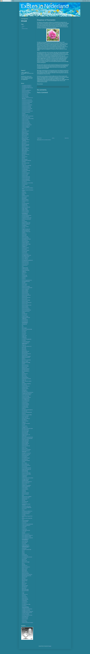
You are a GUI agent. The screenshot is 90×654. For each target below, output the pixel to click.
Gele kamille (24, 235)
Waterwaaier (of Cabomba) (27, 574)
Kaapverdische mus (25, 311)
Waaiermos (24, 559)
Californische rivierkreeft (26, 165)
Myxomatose (24, 376)
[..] (22, 27)
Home (53, 138)
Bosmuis (23, 155)
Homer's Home (25, 28)
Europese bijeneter (25, 216)
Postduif (23, 424)
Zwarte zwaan (24, 621)
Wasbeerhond (24, 565)
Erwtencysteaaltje (25, 210)
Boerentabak (24, 151)
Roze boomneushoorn (26, 465)
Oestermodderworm (26, 386)
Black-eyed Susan (25, 137)
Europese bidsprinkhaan (26, 215)
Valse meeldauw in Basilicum (27, 535)
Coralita (23, 185)
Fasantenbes (24, 221)
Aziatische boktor (25, 119)
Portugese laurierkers (26, 423)
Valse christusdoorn (26, 534)
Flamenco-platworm (26, 224)
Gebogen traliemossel (26, 231)
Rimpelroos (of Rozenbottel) (27, 438)
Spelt (23, 495)
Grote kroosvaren (25, 262)
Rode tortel (24, 447)
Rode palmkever (25, 444)
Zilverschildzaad (25, 599)
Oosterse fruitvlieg (25, 396)
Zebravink (24, 595)
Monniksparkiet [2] (25, 371)
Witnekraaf (24, 588)
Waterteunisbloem (25, 573)
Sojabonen (24, 491)
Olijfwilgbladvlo (25, 391)
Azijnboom (24, 128)
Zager (23, 593)
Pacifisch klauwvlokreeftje (27, 414)
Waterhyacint (24, 569)
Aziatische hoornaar (26, 122)
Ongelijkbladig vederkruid (26, 393)
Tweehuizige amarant (26, 530)
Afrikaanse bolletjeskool (26, 90)
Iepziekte (23, 282)
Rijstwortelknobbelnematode (27, 437)
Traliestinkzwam (25, 521)
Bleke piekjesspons (25, 150)
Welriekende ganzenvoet (26, 575)
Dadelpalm (24, 192)
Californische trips (25, 166)
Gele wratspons (25, 240)
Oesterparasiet (25, 387)
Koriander (24, 334)
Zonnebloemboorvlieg (26, 604)
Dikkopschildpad (25, 199)
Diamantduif (24, 197)
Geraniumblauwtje (25, 241)
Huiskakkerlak (24, 276)
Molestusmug (24, 367)
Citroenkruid (24, 181)
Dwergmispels (24, 204)
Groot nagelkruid (25, 257)
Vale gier (23, 532)
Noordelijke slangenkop (26, 383)
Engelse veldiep (25, 209)
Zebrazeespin (24, 596)
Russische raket (25, 471)
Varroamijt (24, 543)
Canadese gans (25, 169)
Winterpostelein (25, 585)
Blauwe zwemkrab (25, 145)
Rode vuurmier (24, 448)
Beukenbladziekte (25, 133)
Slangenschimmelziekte (26, 485)
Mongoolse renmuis (25, 368)
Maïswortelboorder (25, 351)
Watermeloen (24, 570)
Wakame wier (24, 560)
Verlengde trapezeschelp (26, 549)
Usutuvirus (24, 531)
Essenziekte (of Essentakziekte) (25, 214)
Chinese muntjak (25, 174)
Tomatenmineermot (25, 513)
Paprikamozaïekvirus (26, 418)
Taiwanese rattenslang (26, 506)
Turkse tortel (24, 529)
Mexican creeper (25, 361)
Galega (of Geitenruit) (26, 229)
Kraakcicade (24, 335)
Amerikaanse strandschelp (27, 108)
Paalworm (24, 408)
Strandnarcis (24, 502)
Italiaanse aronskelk (26, 286)
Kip (22, 325)
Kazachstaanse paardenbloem (25, 322)
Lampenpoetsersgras (26, 341)
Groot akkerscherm (25, 256)
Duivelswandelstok (25, 203)
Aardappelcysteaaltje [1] (26, 85)
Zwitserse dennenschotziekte (27, 622)
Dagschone (24, 193)
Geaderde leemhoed (26, 230)
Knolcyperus (24, 330)
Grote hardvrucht (25, 261)
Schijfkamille (24, 476)
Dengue (23, 194)
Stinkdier (23, 500)
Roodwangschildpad (26, 460)
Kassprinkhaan (25, 319)
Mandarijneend (25, 352)
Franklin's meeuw (25, 226)
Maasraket (24, 347)
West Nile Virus (24, 579)
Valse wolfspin (24, 542)
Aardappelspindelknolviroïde (27, 87)
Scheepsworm (24, 475)
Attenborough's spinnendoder (27, 116)
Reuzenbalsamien (25, 429)
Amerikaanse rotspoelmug (27, 104)
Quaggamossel (25, 427)
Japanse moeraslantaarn (26, 302)
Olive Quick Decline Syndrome (27, 392)
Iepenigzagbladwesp (26, 281)
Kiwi (23, 326)
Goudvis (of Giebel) (25, 250)
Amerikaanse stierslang (26, 107)
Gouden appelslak (25, 247)
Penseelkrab (24, 419)
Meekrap (23, 358)
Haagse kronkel (25, 267)
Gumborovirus (24, 265)
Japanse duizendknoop (26, 295)
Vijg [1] (23, 550)
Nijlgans (23, 382)
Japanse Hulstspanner (26, 297)
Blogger (49, 646)
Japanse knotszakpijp (26, 300)
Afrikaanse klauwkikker (26, 92)
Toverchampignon (25, 520)
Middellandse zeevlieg (26, 362)
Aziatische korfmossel (26, 123)
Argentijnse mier (25, 114)
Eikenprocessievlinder (26, 207)
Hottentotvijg (24, 275)
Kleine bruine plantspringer (27, 329)
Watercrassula (24, 568)
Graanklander (24, 251)
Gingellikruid (24, 246)
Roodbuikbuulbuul (25, 455)
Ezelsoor (23, 220)
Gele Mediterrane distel (26, 239)
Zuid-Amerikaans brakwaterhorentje (25, 607)
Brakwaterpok (24, 156)
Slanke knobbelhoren (26, 486)
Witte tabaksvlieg (25, 589)
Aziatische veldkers (25, 127)
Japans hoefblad (25, 290)
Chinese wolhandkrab (26, 180)
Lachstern (24, 340)
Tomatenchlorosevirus (26, 512)
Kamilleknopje (24, 313)
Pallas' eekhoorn (25, 417)
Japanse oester (25, 303)
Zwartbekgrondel (25, 616)
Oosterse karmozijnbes (26, 397)
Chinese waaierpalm (26, 179)
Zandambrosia (25, 594)
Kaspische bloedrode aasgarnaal (26, 318)
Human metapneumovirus (27, 280)
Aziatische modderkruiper (27, 124)
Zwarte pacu (24, 620)
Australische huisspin (26, 117)
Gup (23, 266)
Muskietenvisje (25, 373)
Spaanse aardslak (25, 492)
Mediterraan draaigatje (26, 356)
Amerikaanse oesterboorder (27, 101)
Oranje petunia (25, 402)
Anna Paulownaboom (26, 112)
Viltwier (23, 553)
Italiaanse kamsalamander (27, 287)
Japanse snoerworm (26, 308)
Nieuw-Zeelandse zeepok (26, 381)
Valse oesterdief (25, 541)
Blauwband (24, 143)
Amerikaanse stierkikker (26, 106)
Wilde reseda (24, 583)
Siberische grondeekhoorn (27, 481)
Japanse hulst (24, 296)
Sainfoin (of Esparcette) (26, 474)
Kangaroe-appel (25, 316)
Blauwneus (24, 146)
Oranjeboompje (25, 406)
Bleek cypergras (25, 149)
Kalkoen (23, 312)
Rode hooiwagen (25, 442)
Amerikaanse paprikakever (27, 102)
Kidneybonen (24, 324)
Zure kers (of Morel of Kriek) (27, 615)
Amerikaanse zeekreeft (26, 109)
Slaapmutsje (24, 484)
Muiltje (23, 372)
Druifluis (23, 202)
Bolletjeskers (24, 153)
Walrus (23, 563)
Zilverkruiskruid (25, 598)
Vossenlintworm (25, 555)
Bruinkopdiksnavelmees (26, 160)
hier (23, 74)
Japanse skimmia (25, 307)
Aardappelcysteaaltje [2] (26, 86)
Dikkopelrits (24, 198)
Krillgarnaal (24, 336)
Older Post (67, 138)
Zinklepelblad (24, 600)
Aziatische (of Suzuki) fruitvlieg (27, 118)
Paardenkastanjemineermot (27, 409)
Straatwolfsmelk (25, 501)
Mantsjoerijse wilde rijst (26, 353)
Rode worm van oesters (26, 449)
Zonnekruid (24, 605)
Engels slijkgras (25, 208)
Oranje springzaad (25, 404)
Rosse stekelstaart (25, 464)
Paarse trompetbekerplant (27, 412)
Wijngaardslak (24, 580)
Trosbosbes (24, 526)
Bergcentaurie (24, 132)
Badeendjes (24, 129)
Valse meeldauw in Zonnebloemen (25, 539)
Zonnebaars (24, 603)
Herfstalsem (24, 272)
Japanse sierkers (25, 306)
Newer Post (39, 138)
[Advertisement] (53, 128)
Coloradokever (24, 184)
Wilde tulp (24, 584)
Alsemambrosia (25, 95)
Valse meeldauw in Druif (26, 536)
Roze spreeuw (24, 466)
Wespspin (24, 578)
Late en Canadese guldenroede (25, 343)
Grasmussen (24, 252)
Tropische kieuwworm (26, 525)
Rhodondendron (25, 433)
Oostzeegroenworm (25, 398)
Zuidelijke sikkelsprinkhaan (27, 612)
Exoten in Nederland (45, 6)
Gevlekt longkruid (25, 242)
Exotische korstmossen (26, 219)
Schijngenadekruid (25, 479)
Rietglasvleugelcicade (26, 434)
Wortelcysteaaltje (25, 590)
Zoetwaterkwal (25, 601)
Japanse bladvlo (25, 292)
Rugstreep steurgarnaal (26, 469)
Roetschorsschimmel (26, 454)
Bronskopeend (24, 159)
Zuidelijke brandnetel (26, 610)
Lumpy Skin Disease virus (26, 346)
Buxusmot (24, 164)
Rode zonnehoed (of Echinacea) (26, 451)
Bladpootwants (25, 138)
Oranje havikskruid (25, 401)
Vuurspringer (24, 558)
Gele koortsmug (25, 236)
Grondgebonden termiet (26, 255)
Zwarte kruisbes (25, 617)
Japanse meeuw (25, 301)
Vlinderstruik (24, 554)
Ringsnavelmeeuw (25, 439)
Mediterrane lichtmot (26, 357)
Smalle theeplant (25, 489)
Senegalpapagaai (25, 480)
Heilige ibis (24, 271)
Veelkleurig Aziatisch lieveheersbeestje (26, 546)
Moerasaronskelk (25, 366)
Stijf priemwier (24, 499)
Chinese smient (25, 175)
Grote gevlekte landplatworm (27, 260)
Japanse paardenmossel (26, 305)
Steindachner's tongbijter (26, 496)
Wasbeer (23, 564)
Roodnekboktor (25, 459)
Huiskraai (24, 277)
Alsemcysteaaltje (25, 96)
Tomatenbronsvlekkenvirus (27, 511)
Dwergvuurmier (25, 205)
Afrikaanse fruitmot (25, 91)
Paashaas (24, 413)
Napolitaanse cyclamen (26, 378)
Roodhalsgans (24, 456)
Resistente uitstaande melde (27, 428)
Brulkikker (24, 161)
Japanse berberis (25, 291)
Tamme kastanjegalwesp (26, 507)
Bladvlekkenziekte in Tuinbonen (26, 140)
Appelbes (24, 113)
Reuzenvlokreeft (25, 432)
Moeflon (23, 363)
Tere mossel (24, 508)
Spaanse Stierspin (25, 494)
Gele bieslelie (24, 234)
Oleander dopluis (25, 388)
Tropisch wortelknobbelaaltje (27, 524)
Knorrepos (24, 331)
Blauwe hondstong (25, 144)
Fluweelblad (24, 225)
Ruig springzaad (25, 470)
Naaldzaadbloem (25, 377)
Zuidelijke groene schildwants (27, 611)
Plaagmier (24, 422)
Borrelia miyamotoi (25, 154)
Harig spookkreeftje (25, 270)
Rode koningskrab (25, 443)
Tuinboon (24, 527)
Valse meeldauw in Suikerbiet (27, 537)
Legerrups (24, 345)
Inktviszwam (24, 285)
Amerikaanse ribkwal (26, 103)
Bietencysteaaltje (25, 134)
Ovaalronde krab (25, 407)
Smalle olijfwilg (24, 487)
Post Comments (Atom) (46, 139)
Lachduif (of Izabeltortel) (26, 339)
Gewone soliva (24, 245)
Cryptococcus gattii (25, 186)
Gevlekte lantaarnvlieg (26, 244)
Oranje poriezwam (25, 403)
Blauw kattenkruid (25, 141)
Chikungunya (24, 171)
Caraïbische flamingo (26, 170)
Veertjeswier (24, 548)
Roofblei (23, 461)
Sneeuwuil (24, 490)
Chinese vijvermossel (26, 176)
